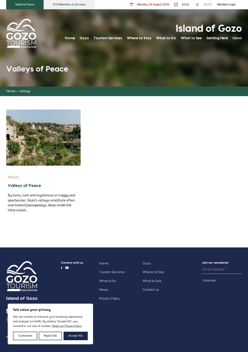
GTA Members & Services (69, 4)
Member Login (226, 4)
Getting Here (217, 38)
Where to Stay (139, 38)
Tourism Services (108, 38)
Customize (25, 335)
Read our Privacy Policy (67, 326)
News (237, 38)
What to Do (166, 38)
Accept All (75, 335)
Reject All (50, 335)
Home (70, 38)
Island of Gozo (25, 4)
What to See (191, 38)
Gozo (84, 38)
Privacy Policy (109, 298)
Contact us (151, 289)
